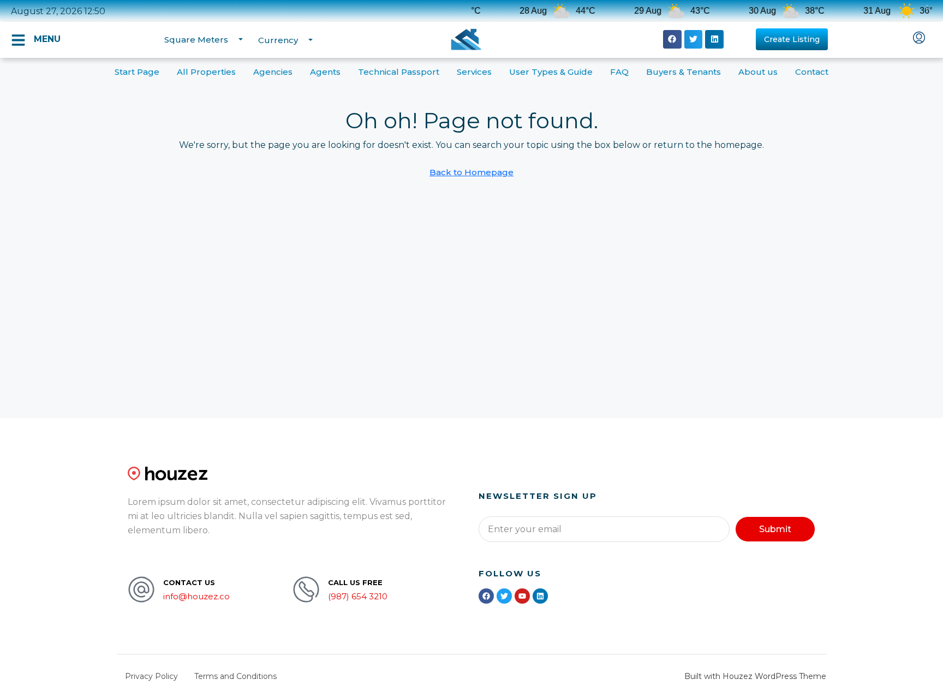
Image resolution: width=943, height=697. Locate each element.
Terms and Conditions (235, 676)
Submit (775, 529)
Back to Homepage (471, 172)
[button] (672, 39)
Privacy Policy (151, 676)
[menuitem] (919, 38)
